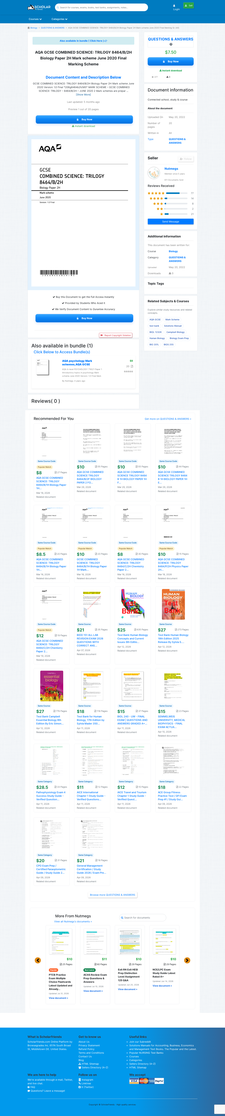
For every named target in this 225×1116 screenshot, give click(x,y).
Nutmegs (171, 169)
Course (152, 251)
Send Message (170, 221)
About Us (84, 1041)
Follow (187, 158)
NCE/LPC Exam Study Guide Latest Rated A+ (164, 973)
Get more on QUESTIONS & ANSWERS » (168, 418)
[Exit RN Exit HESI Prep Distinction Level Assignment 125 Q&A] (130, 941)
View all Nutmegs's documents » (73, 921)
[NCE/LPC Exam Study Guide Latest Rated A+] (164, 941)
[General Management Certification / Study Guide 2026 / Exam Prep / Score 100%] (92, 834)
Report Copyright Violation (117, 335)
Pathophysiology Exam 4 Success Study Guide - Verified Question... (51, 796)
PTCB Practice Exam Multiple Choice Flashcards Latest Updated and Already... (60, 982)
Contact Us (85, 1056)
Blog (81, 1060)
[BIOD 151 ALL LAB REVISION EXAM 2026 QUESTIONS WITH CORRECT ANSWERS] (92, 604)
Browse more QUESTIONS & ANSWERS (112, 894)
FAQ (32, 1087)
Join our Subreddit (140, 1041)
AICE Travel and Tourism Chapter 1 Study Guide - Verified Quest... (131, 796)
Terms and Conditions (91, 1052)
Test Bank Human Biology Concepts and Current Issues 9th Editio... (132, 638)
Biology (33, 28)
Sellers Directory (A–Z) (94, 1067)
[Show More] (83, 94)
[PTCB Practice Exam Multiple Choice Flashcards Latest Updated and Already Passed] (60, 941)
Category (153, 257)
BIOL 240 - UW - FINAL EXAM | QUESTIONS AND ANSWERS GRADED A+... (132, 720)
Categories (58, 19)
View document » (58, 998)
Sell (190, 5)
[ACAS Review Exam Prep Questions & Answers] (95, 941)
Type (150, 139)
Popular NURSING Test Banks (146, 1052)
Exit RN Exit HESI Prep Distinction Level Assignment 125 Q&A (129, 975)
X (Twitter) (87, 1087)
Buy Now (87, 119)
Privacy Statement (89, 1045)
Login (176, 9)
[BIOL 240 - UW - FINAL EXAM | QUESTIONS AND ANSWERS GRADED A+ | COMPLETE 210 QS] (132, 685)
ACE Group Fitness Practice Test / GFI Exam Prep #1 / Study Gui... (172, 796)
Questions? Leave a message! (47, 1090)
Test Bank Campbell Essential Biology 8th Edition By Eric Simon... (50, 720)
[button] (37, 960)
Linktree (86, 1083)
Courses (34, 19)
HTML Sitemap (90, 1063)
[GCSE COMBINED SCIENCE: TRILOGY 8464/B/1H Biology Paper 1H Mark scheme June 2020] (92, 522)
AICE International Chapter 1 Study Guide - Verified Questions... (91, 796)
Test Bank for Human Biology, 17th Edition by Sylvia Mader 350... (90, 720)
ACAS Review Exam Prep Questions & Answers (95, 978)
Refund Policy (86, 1049)
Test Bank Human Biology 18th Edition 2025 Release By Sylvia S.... (173, 638)
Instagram (87, 1079)
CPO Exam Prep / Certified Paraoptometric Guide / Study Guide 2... (51, 869)
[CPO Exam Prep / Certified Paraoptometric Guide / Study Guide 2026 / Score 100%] (51, 834)
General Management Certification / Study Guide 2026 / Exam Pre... (91, 869)
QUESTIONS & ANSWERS (52, 28)
